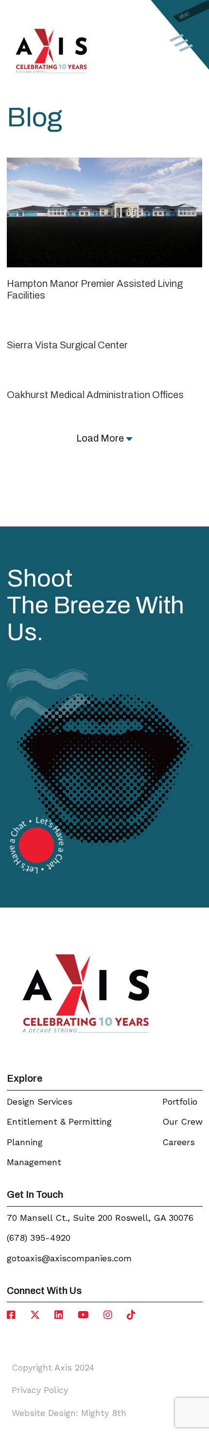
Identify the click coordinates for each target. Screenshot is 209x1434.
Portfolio (179, 1101)
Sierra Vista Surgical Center (67, 345)
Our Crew (182, 1121)
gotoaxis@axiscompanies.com (69, 1258)
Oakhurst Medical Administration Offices (95, 394)
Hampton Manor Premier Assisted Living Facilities (95, 289)
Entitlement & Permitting (59, 1121)
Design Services (39, 1101)
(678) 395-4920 (38, 1237)
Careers (178, 1142)
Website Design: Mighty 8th (69, 1413)
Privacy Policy (40, 1390)
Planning (25, 1142)
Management (34, 1162)
